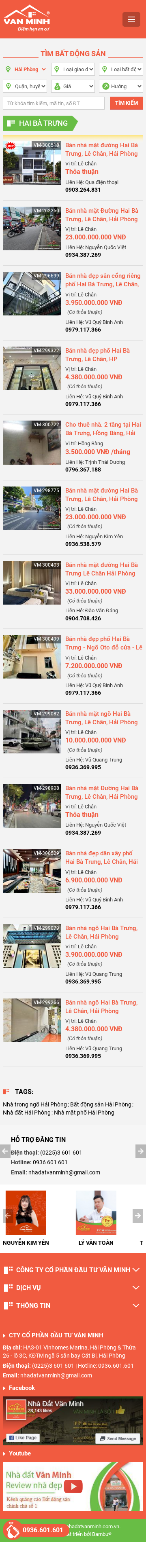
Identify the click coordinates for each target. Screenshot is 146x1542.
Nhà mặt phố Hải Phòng (84, 1112)
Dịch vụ (28, 1288)
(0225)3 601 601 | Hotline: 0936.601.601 (83, 1365)
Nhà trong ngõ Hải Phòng (35, 1104)
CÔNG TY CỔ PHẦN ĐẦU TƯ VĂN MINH (73, 1270)
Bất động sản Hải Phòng (100, 1104)
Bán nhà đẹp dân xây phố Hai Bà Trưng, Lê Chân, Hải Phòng (101, 862)
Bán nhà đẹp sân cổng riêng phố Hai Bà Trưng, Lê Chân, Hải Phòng (103, 284)
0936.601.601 (43, 1530)
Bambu (102, 1534)
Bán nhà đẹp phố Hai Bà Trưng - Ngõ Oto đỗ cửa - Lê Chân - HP (103, 647)
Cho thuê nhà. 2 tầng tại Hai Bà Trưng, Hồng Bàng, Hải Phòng (103, 433)
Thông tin (33, 1305)
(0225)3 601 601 (61, 1152)
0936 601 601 (50, 1162)
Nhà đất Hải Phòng (27, 1112)
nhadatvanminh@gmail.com (64, 1172)
